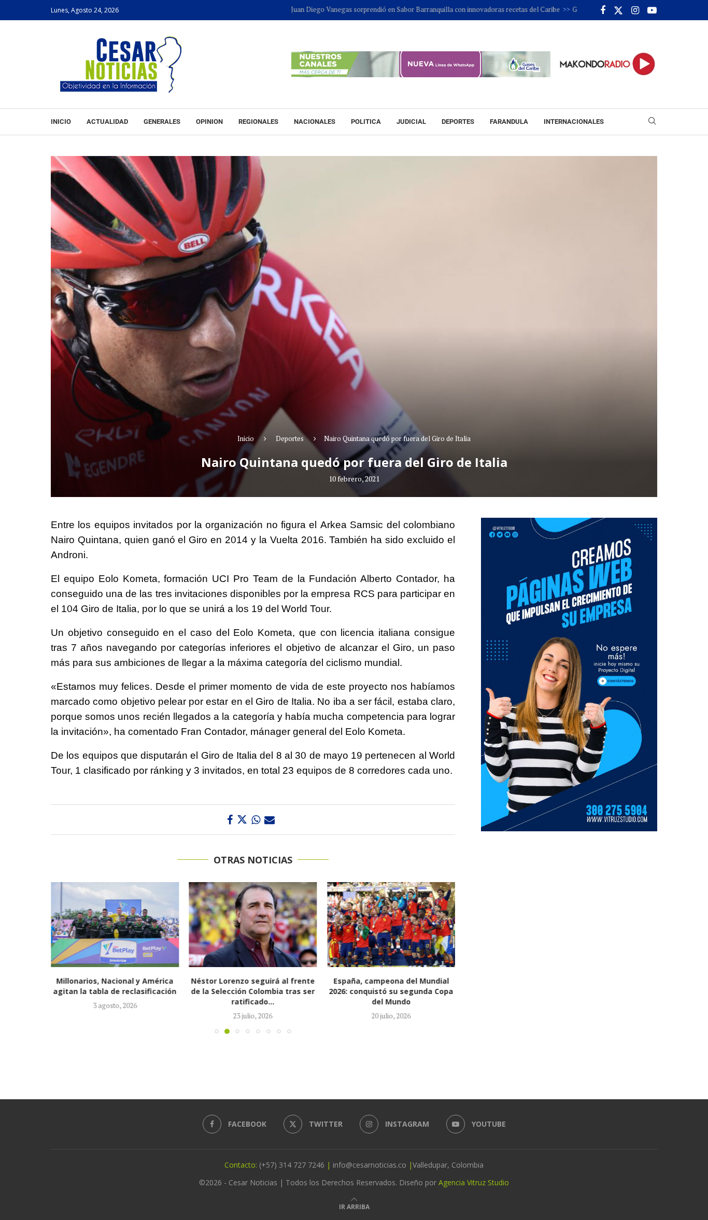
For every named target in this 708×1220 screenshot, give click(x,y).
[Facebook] (603, 10)
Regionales (258, 121)
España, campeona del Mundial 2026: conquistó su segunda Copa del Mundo (391, 991)
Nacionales (314, 121)
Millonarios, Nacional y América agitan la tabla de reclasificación (114, 986)
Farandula (509, 121)
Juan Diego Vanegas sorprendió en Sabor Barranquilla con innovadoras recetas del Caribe (390, 9)
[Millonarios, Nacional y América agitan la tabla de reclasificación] (115, 924)
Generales (162, 121)
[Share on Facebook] (230, 820)
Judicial (411, 121)
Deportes (458, 121)
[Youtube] (652, 10)
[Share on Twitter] (242, 820)
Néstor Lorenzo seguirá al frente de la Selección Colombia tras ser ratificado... (253, 991)
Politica (366, 121)
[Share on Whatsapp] (255, 820)
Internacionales (574, 121)
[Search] (652, 122)
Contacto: (241, 1165)
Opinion (209, 121)
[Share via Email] (269, 820)
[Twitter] (618, 10)
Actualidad (107, 121)
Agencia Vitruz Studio (473, 1182)
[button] (65, 957)
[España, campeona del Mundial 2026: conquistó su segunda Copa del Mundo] (391, 924)
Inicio (61, 121)
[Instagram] (635, 10)
